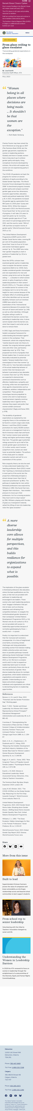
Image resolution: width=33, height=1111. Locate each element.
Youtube (15, 1095)
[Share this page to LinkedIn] (15, 846)
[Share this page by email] (21, 846)
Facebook (6, 1095)
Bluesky (20, 1095)
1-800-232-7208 (18, 1067)
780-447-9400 (15, 1063)
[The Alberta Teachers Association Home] (10, 32)
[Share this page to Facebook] (5, 846)
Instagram (11, 1095)
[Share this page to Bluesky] (10, 846)
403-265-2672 (15, 1086)
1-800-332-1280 (18, 1090)
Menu (27, 33)
